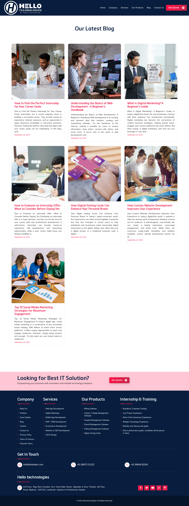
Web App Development (55, 409)
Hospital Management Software (96, 420)
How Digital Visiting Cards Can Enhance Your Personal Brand (90, 207)
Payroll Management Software (96, 424)
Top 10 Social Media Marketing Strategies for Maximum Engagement (33, 311)
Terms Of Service (27, 439)
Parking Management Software (96, 429)
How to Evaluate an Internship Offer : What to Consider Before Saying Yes (38, 207)
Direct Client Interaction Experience (137, 417)
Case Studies (25, 417)
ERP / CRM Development (56, 422)
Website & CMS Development (58, 430)
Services (124, 8)
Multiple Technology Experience (135, 422)
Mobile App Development (56, 417)
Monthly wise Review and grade (135, 426)
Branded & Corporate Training (135, 409)
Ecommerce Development (56, 426)
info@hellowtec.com (33, 464)
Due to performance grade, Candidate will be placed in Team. (143, 431)
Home (102, 8)
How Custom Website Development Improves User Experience (149, 207)
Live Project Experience (132, 413)
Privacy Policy (26, 435)
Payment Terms (26, 443)
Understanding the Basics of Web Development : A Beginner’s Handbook (92, 107)
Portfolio (23, 413)
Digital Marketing (52, 413)
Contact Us (159, 8)
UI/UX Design (51, 435)
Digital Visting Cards (92, 433)
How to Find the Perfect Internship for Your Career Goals (36, 105)
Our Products (137, 8)
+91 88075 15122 (85, 464)
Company (113, 8)
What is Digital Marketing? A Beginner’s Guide (145, 105)
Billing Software (90, 409)
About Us (23, 409)
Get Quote (174, 8)
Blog (149, 8)
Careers (23, 426)
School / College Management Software (96, 414)
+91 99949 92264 (139, 464)
